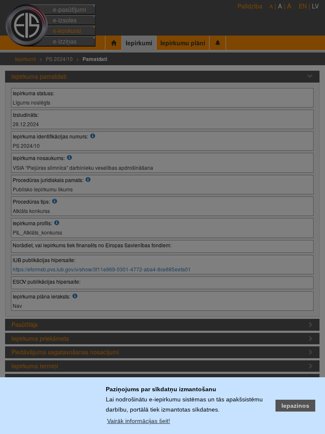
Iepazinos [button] (295, 405)
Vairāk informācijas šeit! (138, 420)
